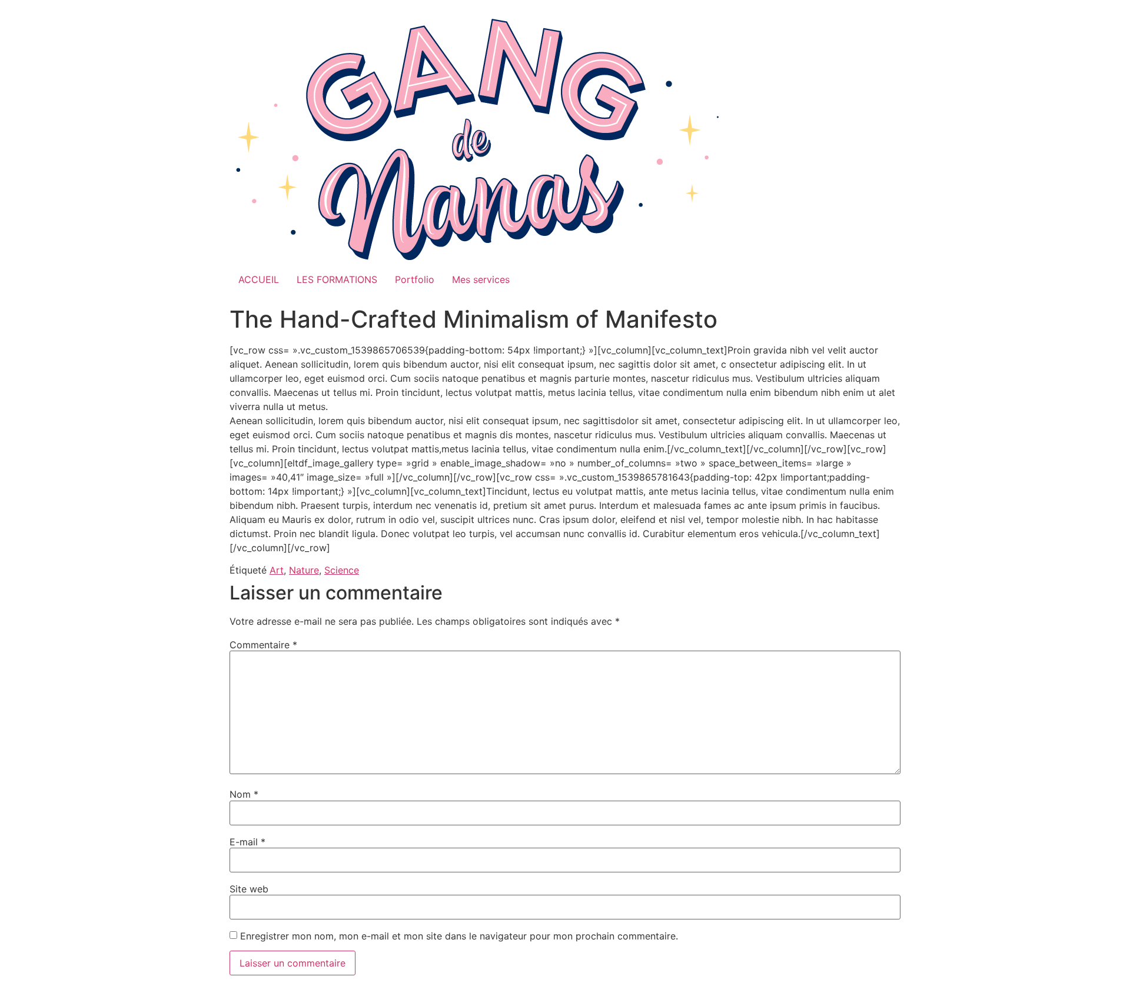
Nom (244, 794)
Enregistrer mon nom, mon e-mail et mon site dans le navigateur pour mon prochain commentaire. (459, 936)
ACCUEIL (258, 279)
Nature (304, 570)
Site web (249, 889)
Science (341, 570)
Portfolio (414, 279)
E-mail (247, 842)
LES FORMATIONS (337, 279)
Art (277, 570)
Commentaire (263, 644)
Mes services (481, 279)
